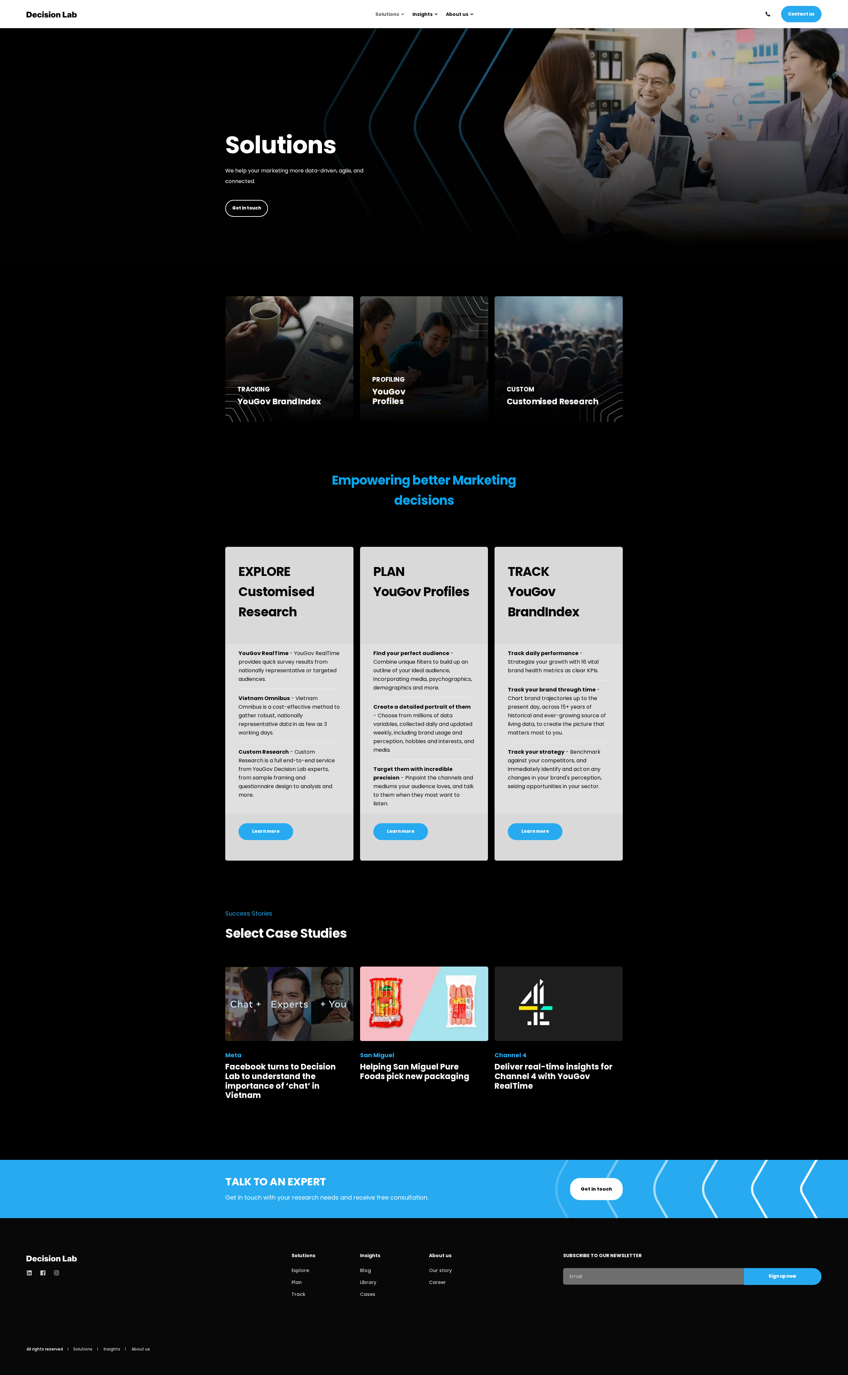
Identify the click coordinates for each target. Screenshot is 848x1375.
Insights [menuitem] (422, 14)
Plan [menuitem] (297, 1282)
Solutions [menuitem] (387, 14)
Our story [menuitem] (440, 1270)
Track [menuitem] (298, 1294)
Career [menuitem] (437, 1282)
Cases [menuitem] (367, 1294)
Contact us (801, 14)
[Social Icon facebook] (43, 1273)
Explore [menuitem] (300, 1270)
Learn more (289, 402)
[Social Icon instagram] (54, 1273)
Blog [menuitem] (365, 1270)
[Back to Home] (51, 14)
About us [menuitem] (457, 14)
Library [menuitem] (368, 1282)
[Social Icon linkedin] (31, 1273)
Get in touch (246, 208)
